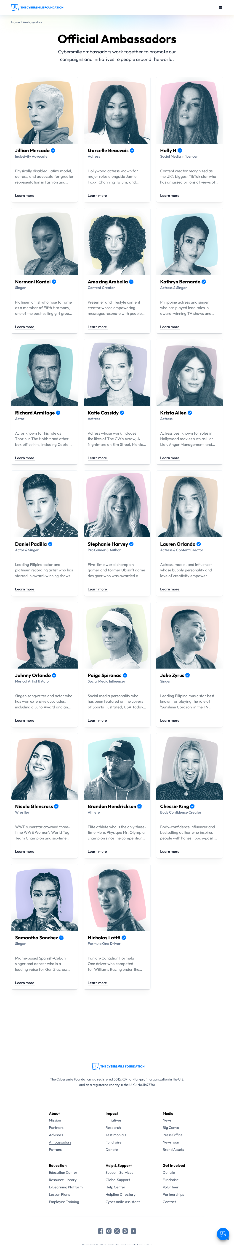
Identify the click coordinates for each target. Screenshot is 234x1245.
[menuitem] (66, 1120)
